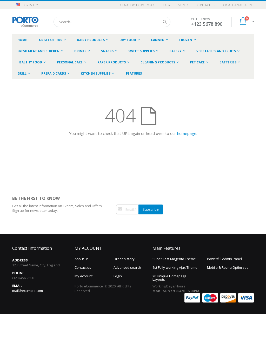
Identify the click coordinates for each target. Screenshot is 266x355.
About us (82, 259)
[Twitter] (124, 222)
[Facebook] (118, 222)
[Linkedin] (129, 222)
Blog (166, 5)
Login (118, 276)
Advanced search (127, 267)
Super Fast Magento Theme (174, 259)
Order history (124, 259)
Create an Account (238, 5)
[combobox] (112, 22)
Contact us (83, 267)
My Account (83, 276)
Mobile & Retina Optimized (228, 267)
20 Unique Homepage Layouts (169, 278)
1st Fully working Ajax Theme (174, 267)
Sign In (183, 5)
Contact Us (206, 5)
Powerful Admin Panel (224, 259)
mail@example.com (27, 290)
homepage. (187, 133)
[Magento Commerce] (25, 21)
